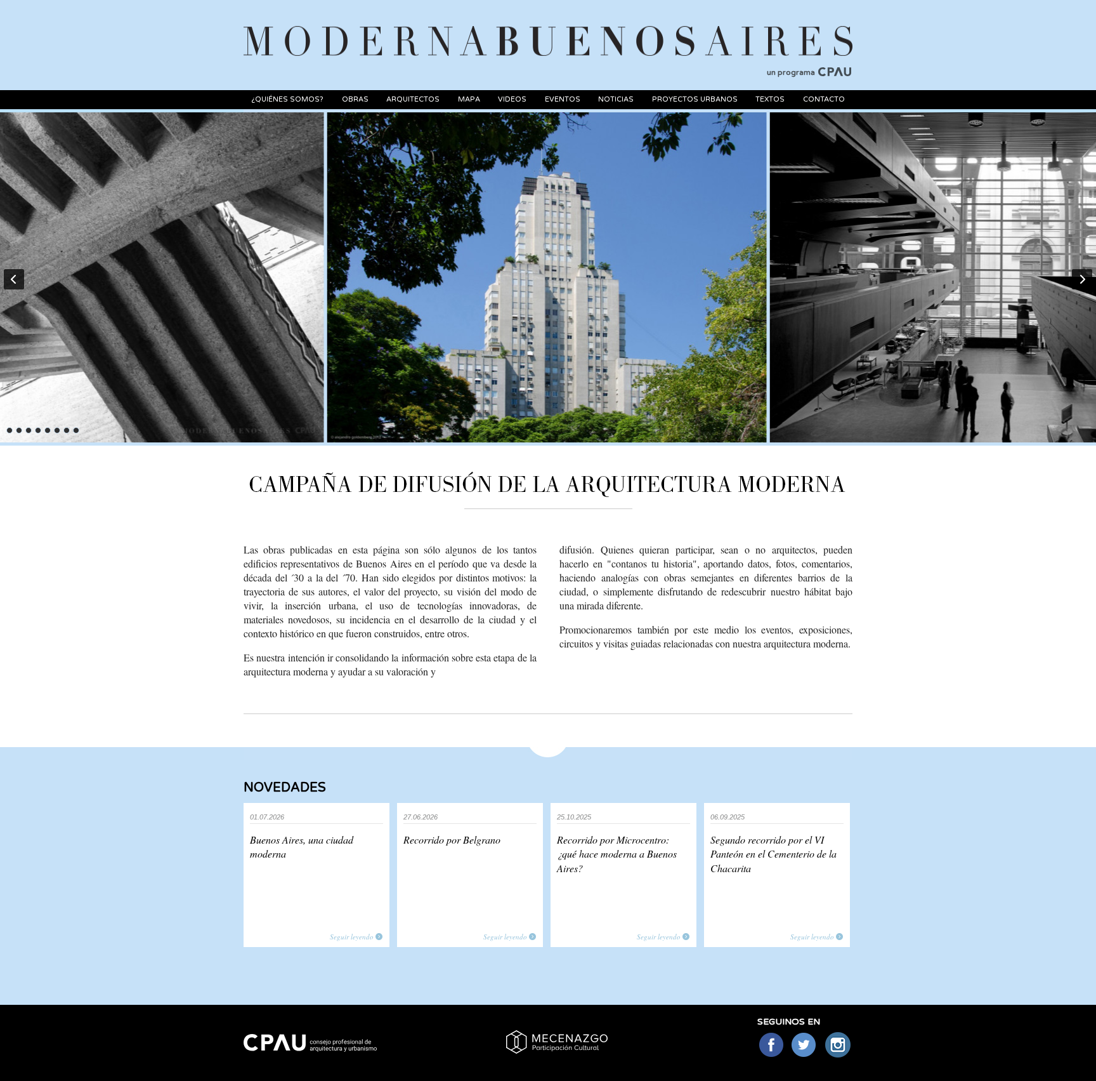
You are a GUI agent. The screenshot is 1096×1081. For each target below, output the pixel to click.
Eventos (562, 99)
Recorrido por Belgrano (451, 839)
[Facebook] (771, 1045)
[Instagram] (838, 1045)
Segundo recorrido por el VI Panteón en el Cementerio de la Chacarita (773, 854)
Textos (770, 99)
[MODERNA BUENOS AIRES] (548, 26)
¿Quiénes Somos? (287, 99)
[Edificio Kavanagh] (546, 277)
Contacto (824, 99)
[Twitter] (804, 1045)
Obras (355, 99)
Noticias (616, 99)
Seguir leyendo (352, 936)
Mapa (469, 99)
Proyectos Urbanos (695, 99)
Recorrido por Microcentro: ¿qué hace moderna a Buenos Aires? (617, 854)
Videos (512, 99)
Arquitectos (413, 99)
